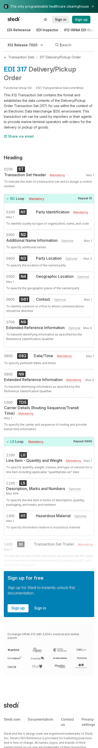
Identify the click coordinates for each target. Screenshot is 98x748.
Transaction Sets (21, 57)
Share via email (21, 136)
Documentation (40, 719)
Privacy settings (88, 722)
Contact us (67, 722)
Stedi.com (12, 719)
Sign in (40, 608)
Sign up (18, 608)
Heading (13, 157)
